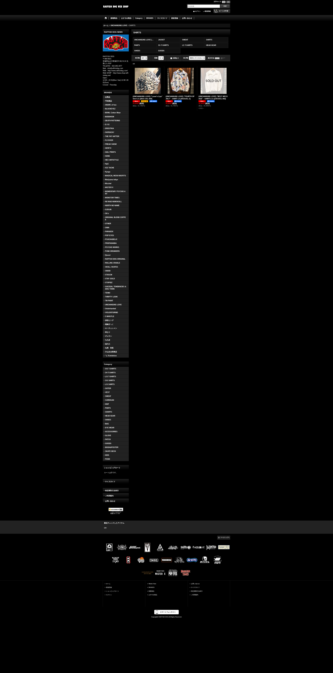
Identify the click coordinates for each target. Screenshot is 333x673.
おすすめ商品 (153, 595)
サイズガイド (110, 482)
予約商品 (108, 101)
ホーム (108, 583)
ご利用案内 (109, 496)
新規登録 (208, 11)
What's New (152, 583)
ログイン (198, 11)
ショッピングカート (112, 591)
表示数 (137, 58)
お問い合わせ (110, 501)
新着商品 (151, 591)
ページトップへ (225, 537)
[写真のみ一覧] (218, 58)
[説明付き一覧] (223, 58)
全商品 (107, 97)
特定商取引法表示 (112, 491)
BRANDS (151, 587)
